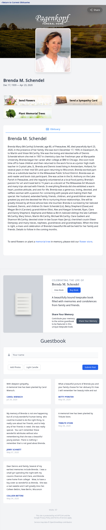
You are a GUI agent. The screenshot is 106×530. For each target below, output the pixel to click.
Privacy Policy (45, 518)
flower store (86, 241)
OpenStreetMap (56, 522)
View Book (58, 290)
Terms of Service (60, 518)
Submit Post (90, 367)
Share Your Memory (88, 321)
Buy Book (74, 290)
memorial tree (42, 241)
